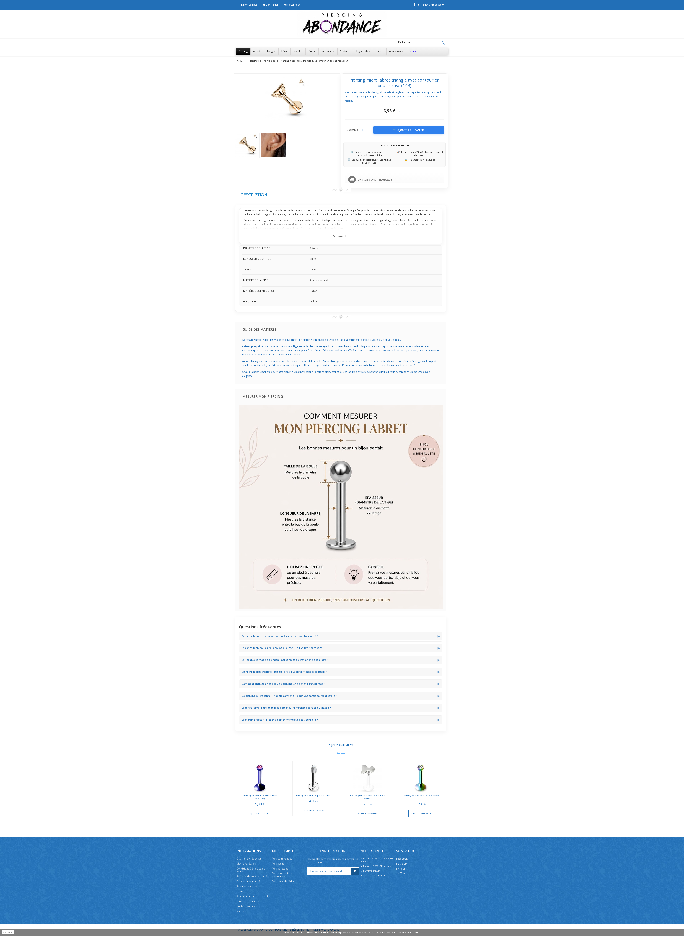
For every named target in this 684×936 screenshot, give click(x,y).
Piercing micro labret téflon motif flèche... (367, 797)
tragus (266, 214)
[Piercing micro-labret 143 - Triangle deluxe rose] (247, 145)
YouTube (401, 873)
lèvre (282, 214)
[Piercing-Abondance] (342, 36)
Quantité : (352, 130)
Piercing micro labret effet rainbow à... (421, 797)
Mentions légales (246, 863)
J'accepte (8, 932)
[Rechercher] (443, 43)
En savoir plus (341, 236)
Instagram (402, 863)
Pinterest (401, 868)
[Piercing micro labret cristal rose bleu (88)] (260, 777)
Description (254, 194)
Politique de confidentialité (252, 876)
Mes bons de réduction (285, 881)
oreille (251, 214)
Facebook (402, 858)
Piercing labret (269, 60)
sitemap (241, 911)
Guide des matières (248, 901)
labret (258, 210)
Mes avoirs (278, 863)
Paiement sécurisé (247, 886)
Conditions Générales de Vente (251, 870)
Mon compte (283, 851)
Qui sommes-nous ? (248, 881)
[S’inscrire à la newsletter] (355, 871)
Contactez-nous (246, 906)
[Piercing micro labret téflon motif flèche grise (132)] (367, 777)
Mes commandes (282, 858)
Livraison (242, 891)
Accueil (241, 60)
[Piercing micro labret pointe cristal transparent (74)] (314, 777)
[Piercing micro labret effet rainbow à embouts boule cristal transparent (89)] (421, 777)
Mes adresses (280, 868)
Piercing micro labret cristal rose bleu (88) (260, 797)
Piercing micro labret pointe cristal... (314, 795)
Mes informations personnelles (282, 875)
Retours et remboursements (253, 896)
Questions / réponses (249, 858)
